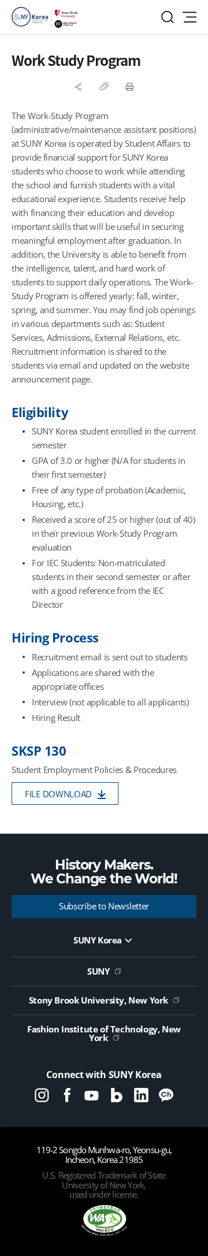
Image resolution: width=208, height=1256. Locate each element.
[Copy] (104, 86)
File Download (58, 794)
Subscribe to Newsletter (104, 906)
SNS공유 (78, 86)
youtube (91, 1095)
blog (116, 1095)
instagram (42, 1095)
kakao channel (166, 1095)
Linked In (141, 1095)
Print (129, 86)
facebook (67, 1095)
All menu (189, 17)
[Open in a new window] (104, 1222)
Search (167, 17)
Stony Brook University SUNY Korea (46, 17)
